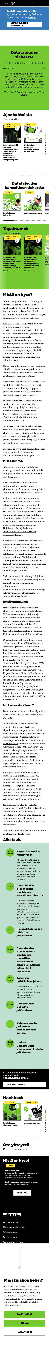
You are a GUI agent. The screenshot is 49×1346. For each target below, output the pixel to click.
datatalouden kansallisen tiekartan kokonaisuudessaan (19, 533)
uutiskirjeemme (11, 821)
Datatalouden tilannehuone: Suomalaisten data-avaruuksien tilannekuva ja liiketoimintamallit (12, 262)
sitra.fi (32, 17)
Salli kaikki (24, 1314)
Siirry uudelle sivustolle (19, 24)
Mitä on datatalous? (33, 214)
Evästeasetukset (10, 1232)
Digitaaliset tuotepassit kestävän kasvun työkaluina (31, 148)
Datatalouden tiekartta (9, 214)
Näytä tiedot (24, 1332)
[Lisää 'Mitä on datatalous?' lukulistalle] (38, 196)
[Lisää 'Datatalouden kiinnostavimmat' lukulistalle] (17, 1106)
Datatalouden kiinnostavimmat (10, 1124)
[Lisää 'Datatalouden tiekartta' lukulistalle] (17, 196)
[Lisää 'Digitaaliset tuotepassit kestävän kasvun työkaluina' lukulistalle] (38, 128)
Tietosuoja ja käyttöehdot (14, 1227)
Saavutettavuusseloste (13, 1242)
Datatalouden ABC (32, 1124)
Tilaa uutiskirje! (17, 1084)
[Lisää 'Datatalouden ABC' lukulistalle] (38, 1106)
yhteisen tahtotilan (31, 515)
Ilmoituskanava (10, 1237)
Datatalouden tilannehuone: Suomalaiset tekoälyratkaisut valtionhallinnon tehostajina (31, 262)
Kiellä (25, 1323)
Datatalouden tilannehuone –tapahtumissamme (24, 816)
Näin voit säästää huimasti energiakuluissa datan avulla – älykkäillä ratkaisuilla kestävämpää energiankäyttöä (10, 152)
